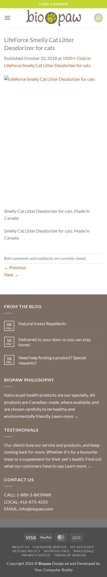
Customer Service (50, 547)
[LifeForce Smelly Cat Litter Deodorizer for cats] (53, 140)
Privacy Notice (36, 555)
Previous (15, 267)
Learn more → (65, 416)
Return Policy (26, 551)
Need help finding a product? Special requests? (52, 360)
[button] (7, 17)
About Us (20, 547)
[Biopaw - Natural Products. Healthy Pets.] (53, 18)
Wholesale (83, 551)
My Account (82, 547)
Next (11, 274)
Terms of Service (70, 555)
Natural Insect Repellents (42, 323)
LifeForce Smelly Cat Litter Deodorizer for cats (47, 65)
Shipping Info (57, 551)
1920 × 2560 (74, 58)
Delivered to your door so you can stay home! (54, 342)
